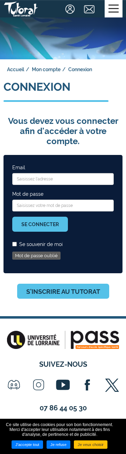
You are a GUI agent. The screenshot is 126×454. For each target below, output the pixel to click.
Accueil (15, 69)
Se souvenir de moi (41, 244)
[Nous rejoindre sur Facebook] (87, 385)
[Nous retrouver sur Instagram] (38, 385)
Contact (90, 9)
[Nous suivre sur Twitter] (112, 385)
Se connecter (40, 224)
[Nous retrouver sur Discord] (14, 385)
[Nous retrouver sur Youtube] (63, 385)
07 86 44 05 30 (63, 408)
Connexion (71, 9)
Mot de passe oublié (36, 255)
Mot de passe (27, 194)
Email (18, 167)
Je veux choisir (91, 444)
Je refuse (58, 444)
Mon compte (46, 69)
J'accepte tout (27, 444)
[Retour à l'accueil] (21, 9)
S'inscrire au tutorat (63, 291)
